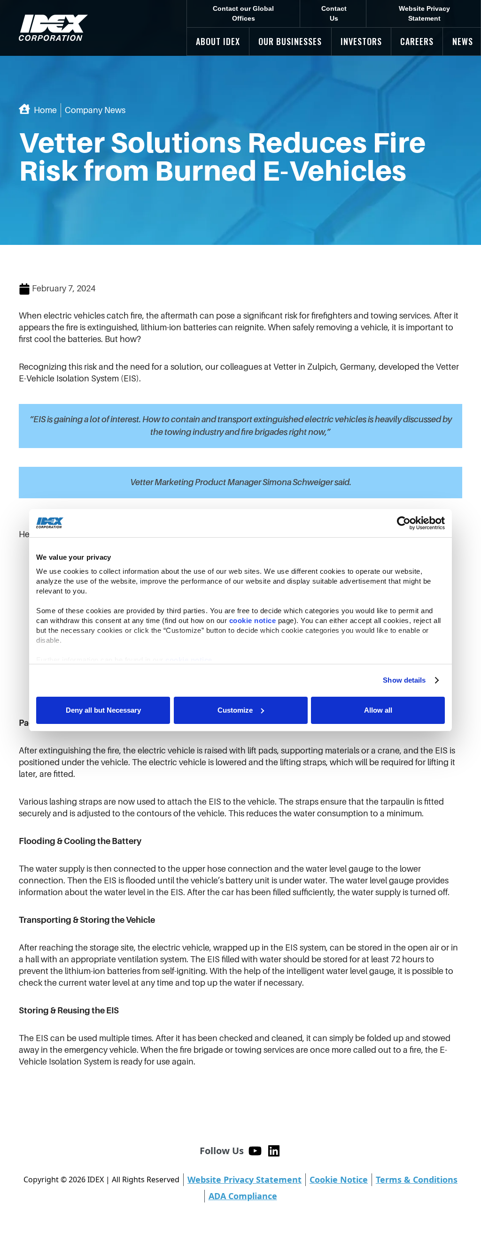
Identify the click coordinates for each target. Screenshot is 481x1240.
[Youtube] (255, 1150)
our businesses (290, 41)
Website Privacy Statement (424, 13)
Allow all (378, 710)
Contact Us (334, 13)
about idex (218, 41)
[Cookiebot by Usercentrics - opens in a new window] (404, 523)
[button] (218, 41)
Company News (95, 110)
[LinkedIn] (273, 1150)
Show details (404, 680)
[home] (53, 28)
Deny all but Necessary (103, 710)
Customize (235, 710)
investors (361, 41)
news (462, 41)
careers (417, 41)
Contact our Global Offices (243, 13)
